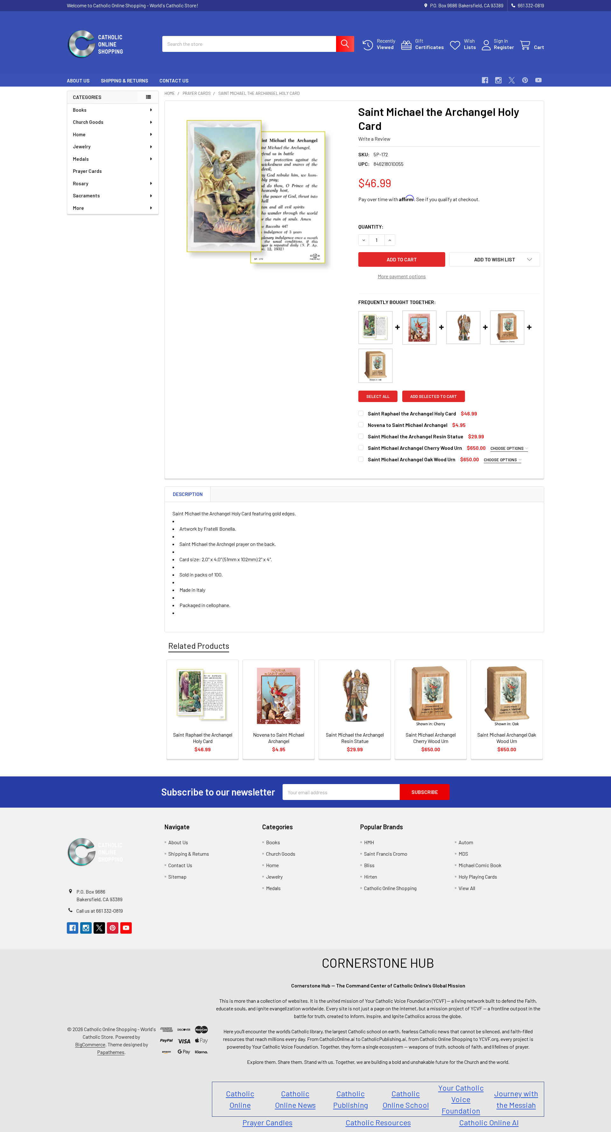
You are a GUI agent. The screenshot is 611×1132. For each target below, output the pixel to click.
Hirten (370, 877)
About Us (78, 80)
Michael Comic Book (480, 865)
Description (188, 494)
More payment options (402, 276)
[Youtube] (538, 80)
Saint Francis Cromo (385, 854)
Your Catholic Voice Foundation (461, 1099)
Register (504, 47)
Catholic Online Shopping (390, 888)
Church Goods (88, 122)
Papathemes (110, 1052)
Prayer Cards (87, 171)
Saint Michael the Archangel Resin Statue (415, 436)
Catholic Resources (378, 1122)
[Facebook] (485, 80)
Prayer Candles (267, 1122)
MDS (463, 854)
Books (80, 110)
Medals (81, 159)
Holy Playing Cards (478, 877)
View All (467, 888)
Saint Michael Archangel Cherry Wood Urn (415, 448)
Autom (466, 842)
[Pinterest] (525, 80)
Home (79, 134)
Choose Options (507, 448)
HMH (369, 842)
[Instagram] (498, 80)
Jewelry (81, 146)
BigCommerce (90, 1044)
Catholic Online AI (489, 1122)
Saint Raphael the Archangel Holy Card (412, 413)
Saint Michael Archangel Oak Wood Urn (412, 459)
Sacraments (86, 195)
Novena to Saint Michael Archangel (407, 425)
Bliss (369, 865)
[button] (494, 259)
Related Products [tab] (198, 645)
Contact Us (173, 80)
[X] (511, 80)
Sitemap (177, 877)
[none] (260, 196)
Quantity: (370, 226)
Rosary (80, 183)
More (78, 208)
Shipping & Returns (124, 80)
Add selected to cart (433, 396)
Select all (378, 396)
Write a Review (374, 139)
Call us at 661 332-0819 (99, 911)
